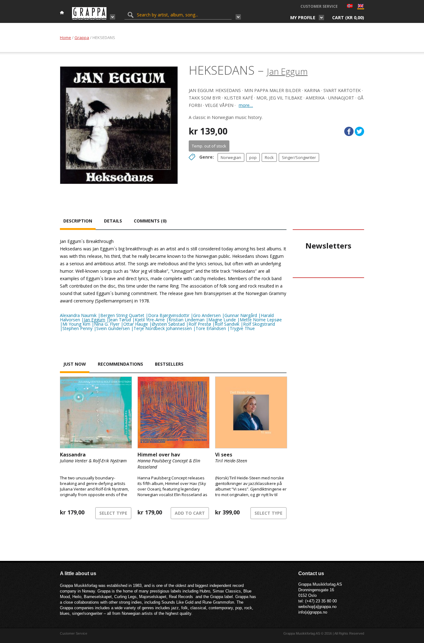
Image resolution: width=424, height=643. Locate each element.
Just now (74, 364)
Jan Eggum (287, 71)
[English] (360, 7)
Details (113, 221)
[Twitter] (359, 131)
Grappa (81, 37)
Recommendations (120, 364)
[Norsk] (350, 6)
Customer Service (319, 6)
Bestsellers (169, 364)
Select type (113, 513)
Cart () (348, 17)
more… (246, 105)
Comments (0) (150, 221)
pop (253, 157)
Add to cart (190, 513)
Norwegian (231, 157)
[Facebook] (349, 131)
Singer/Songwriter (299, 157)
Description (77, 221)
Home (65, 37)
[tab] (78, 221)
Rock (269, 157)
